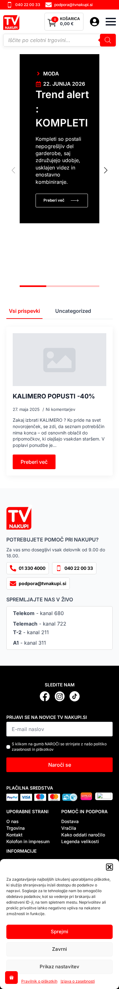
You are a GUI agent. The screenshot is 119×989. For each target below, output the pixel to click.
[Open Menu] (111, 22)
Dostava (70, 821)
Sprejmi (59, 931)
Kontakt (14, 834)
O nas (12, 821)
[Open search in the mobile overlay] (59, 40)
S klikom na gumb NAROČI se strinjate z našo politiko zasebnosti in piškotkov (59, 747)
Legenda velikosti (80, 841)
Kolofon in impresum (28, 841)
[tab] (24, 311)
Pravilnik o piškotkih (39, 981)
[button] (109, 867)
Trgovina (15, 828)
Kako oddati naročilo (83, 834)
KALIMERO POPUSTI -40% (54, 396)
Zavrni (59, 949)
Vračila (68, 828)
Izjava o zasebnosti (78, 981)
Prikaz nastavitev (59, 967)
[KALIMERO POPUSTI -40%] (59, 359)
